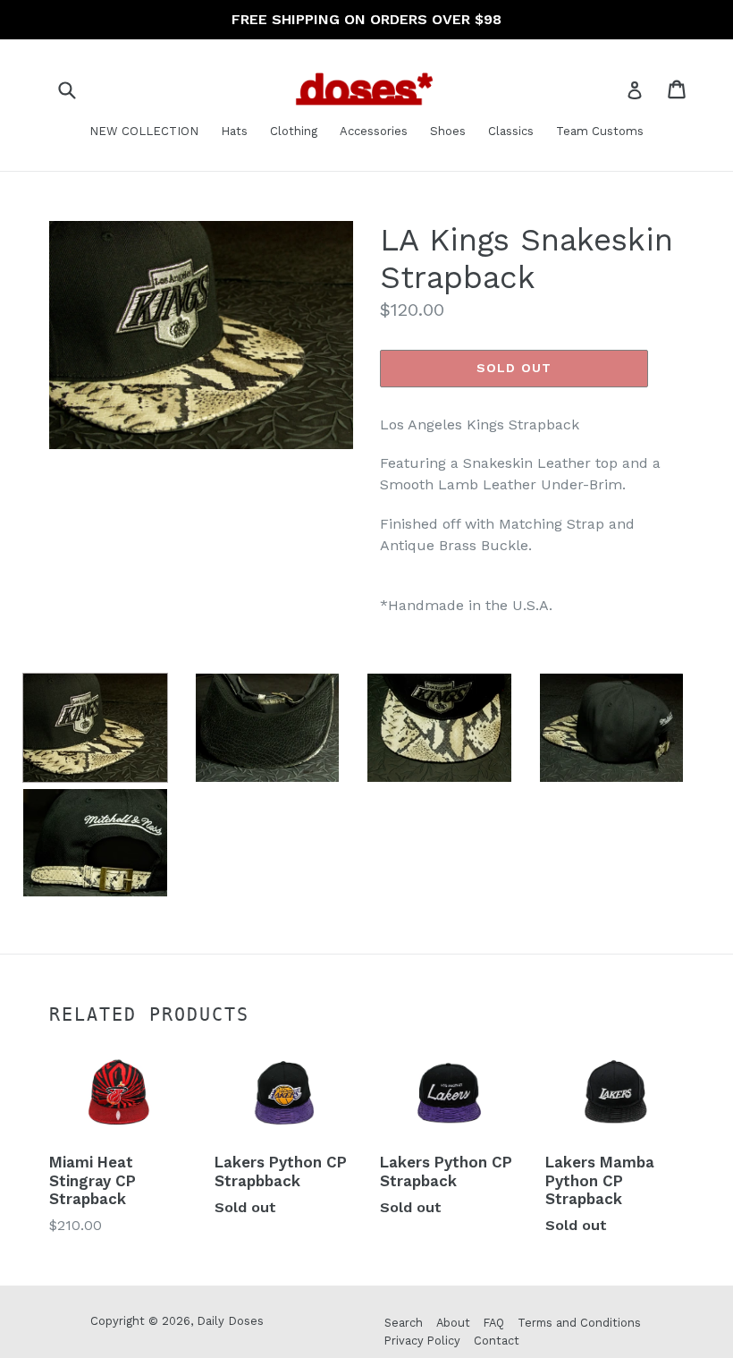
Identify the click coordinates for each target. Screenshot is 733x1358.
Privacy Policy (422, 1340)
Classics (511, 131)
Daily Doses (230, 1321)
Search (403, 1322)
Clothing (293, 131)
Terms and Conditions (579, 1322)
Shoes (448, 131)
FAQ (494, 1322)
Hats (234, 131)
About (453, 1322)
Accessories (374, 131)
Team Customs (600, 131)
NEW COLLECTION (143, 131)
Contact (496, 1340)
